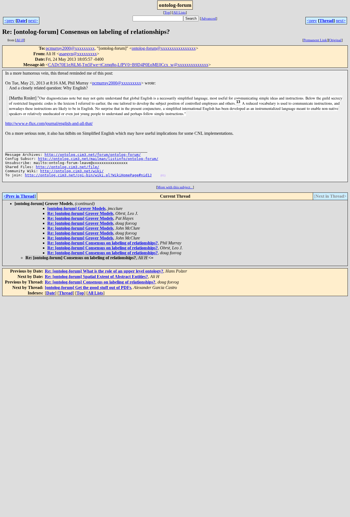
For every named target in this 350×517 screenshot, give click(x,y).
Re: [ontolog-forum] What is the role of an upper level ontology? (104, 271)
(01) (163, 175)
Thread (326, 20)
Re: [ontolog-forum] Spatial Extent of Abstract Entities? (96, 276)
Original (335, 40)
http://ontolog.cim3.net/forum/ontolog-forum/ (93, 155)
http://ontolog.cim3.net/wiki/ (72, 171)
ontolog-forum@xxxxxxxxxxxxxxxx (164, 48)
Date (21, 20)
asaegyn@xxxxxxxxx (78, 53)
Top (167, 12)
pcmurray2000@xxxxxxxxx (70, 48)
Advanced (208, 18)
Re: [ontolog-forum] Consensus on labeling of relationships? (102, 243)
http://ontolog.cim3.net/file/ (67, 167)
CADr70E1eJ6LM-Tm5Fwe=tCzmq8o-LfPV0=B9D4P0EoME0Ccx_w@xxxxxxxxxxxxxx (128, 64)
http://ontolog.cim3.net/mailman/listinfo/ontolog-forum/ (98, 159)
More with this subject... (175, 187)
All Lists (179, 12)
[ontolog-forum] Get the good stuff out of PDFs (88, 287)
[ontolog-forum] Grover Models (76, 208)
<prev (9, 20)
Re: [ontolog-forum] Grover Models (80, 213)
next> (33, 20)
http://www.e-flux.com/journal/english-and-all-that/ (49, 123)
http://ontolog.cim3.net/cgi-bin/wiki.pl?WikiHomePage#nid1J (88, 175)
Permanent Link (315, 40)
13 (238, 102)
